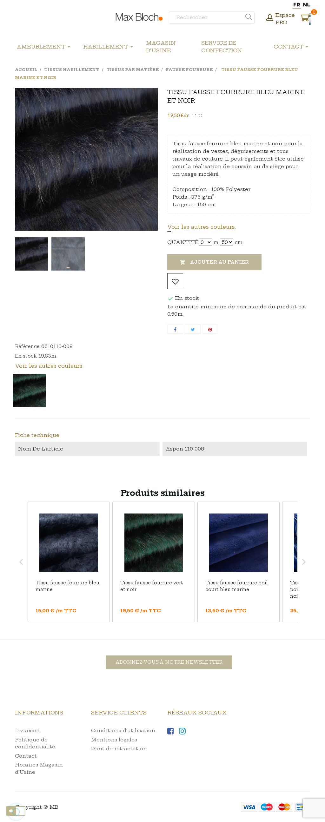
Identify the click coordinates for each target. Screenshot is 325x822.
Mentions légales (114, 740)
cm (238, 242)
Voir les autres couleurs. (201, 227)
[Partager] (175, 329)
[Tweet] (192, 329)
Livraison (27, 730)
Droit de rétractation (119, 749)
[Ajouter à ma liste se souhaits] (175, 281)
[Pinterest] (210, 329)
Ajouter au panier (214, 262)
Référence (27, 346)
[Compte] (269, 18)
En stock (26, 356)
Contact (26, 756)
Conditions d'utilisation (123, 730)
